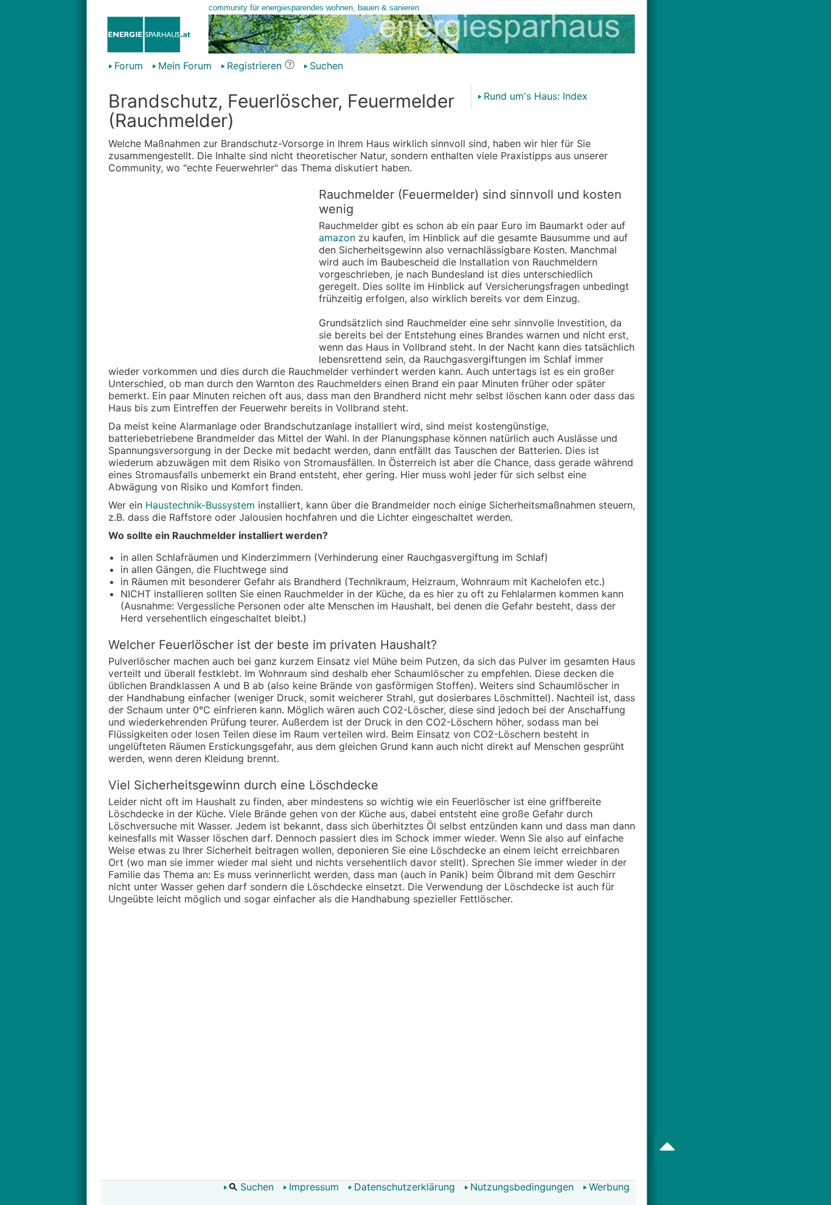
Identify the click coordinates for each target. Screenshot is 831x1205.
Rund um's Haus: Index (536, 96)
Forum (128, 66)
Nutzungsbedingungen (522, 1187)
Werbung (609, 1187)
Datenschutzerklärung (404, 1187)
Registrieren (254, 66)
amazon (337, 238)
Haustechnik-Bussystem (200, 505)
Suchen (326, 66)
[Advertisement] (210, 271)
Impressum (314, 1187)
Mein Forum (185, 66)
